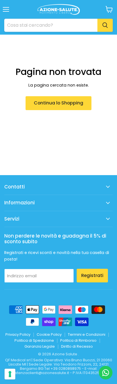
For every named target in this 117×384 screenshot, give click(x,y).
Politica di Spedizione (34, 340)
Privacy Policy (17, 334)
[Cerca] (105, 25)
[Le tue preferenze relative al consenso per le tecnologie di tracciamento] (10, 374)
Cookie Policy (49, 334)
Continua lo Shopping (58, 103)
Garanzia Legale (39, 346)
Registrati (92, 275)
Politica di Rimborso (78, 340)
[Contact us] (105, 372)
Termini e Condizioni (86, 334)
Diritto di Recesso (77, 346)
